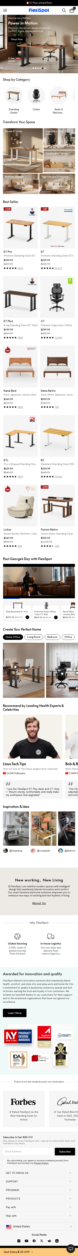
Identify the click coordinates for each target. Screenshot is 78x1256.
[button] (39, 1173)
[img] (10, 268)
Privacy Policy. (41, 1163)
